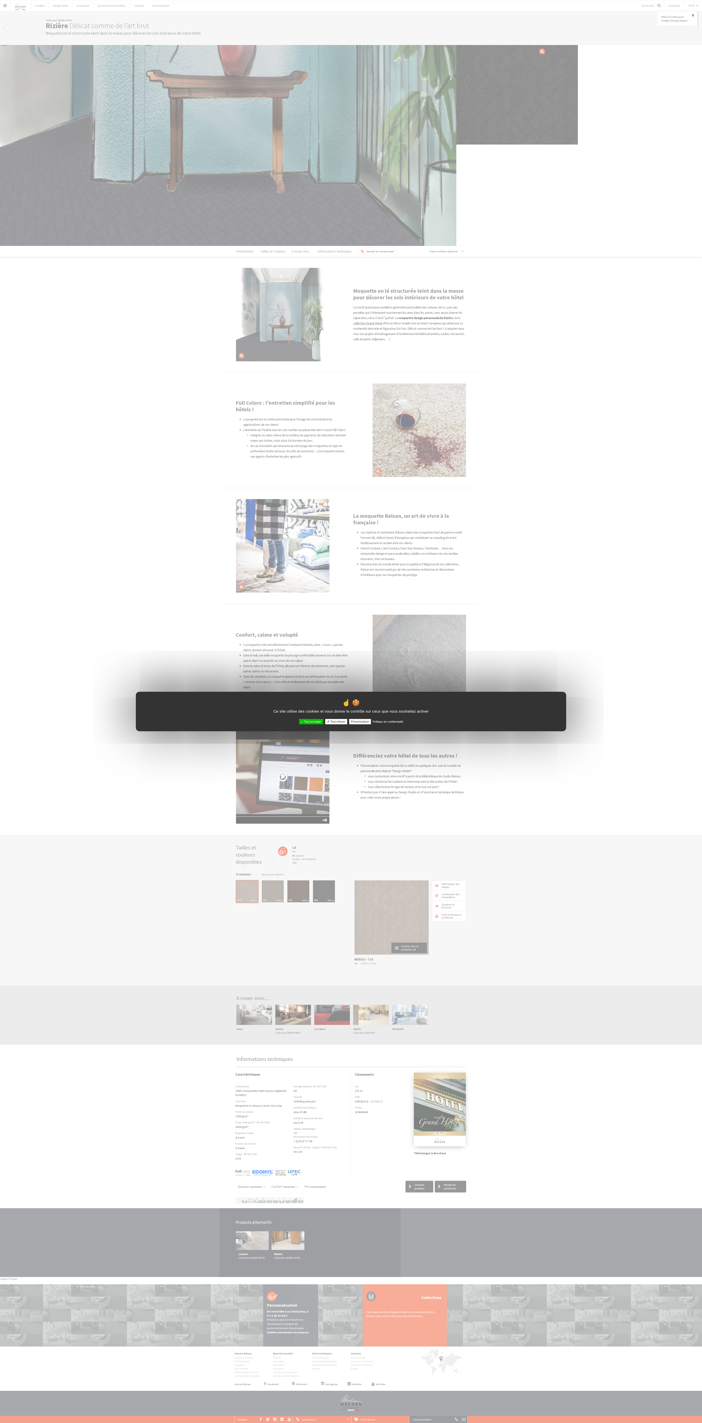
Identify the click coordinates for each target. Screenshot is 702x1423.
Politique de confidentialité (388, 721)
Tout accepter (312, 721)
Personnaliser (360, 721)
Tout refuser (337, 721)
